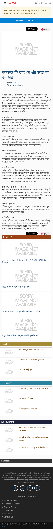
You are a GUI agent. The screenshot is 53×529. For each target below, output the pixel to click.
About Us (7, 513)
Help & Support (10, 500)
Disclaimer (8, 510)
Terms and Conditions (13, 504)
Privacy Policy (9, 507)
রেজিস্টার (48, 3)
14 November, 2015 (17, 85)
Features (19, 20)
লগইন (41, 3)
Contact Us (8, 517)
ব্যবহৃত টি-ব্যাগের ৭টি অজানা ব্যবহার (25, 75)
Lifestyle (30, 20)
